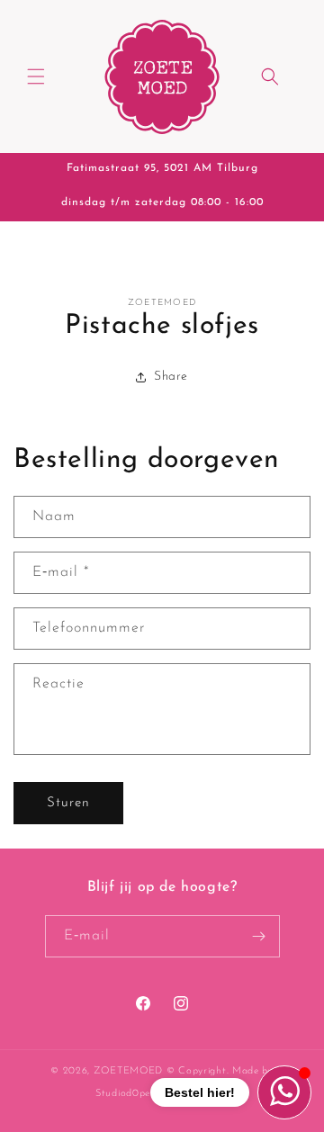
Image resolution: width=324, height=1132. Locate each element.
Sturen (68, 803)
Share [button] (171, 376)
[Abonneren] (259, 936)
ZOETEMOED (128, 1071)
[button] (36, 76)
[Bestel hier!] (284, 1092)
